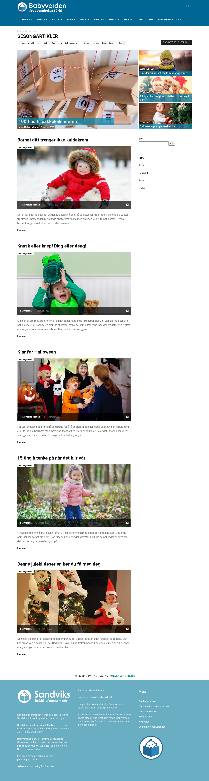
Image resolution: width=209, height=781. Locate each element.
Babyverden (57, 43)
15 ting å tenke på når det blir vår (51, 458)
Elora (141, 165)
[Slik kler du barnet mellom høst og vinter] (165, 63)
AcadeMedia (47, 725)
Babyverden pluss (168, 19)
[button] (188, 6)
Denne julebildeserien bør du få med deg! (59, 564)
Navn (83, 19)
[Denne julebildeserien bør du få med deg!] (74, 601)
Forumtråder (107, 43)
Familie (98, 19)
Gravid (41, 19)
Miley (141, 157)
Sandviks (22, 714)
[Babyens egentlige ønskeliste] (165, 116)
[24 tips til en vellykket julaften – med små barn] (165, 89)
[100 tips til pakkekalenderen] (77, 89)
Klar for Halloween (36, 352)
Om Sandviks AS (147, 711)
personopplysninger (27, 759)
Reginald (143, 173)
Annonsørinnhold (26, 43)
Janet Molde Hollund (28, 127)
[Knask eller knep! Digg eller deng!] (74, 283)
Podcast (129, 19)
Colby (142, 188)
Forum (112, 19)
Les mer (21, 230)
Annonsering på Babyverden (154, 706)
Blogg (86, 43)
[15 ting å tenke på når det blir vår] (74, 495)
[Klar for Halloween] (74, 389)
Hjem (19, 31)
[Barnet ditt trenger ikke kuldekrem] (74, 177)
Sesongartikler (25, 116)
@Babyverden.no (122, 675)
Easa (141, 180)
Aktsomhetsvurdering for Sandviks (35, 766)
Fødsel (56, 19)
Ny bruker (144, 721)
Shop (150, 19)
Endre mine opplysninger (152, 726)
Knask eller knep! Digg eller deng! (51, 246)
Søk (141, 138)
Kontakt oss (145, 716)
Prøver (26, 19)
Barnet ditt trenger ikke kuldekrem (52, 140)
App (140, 19)
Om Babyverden (147, 701)
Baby (70, 19)
